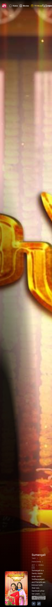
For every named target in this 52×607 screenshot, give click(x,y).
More (43, 594)
